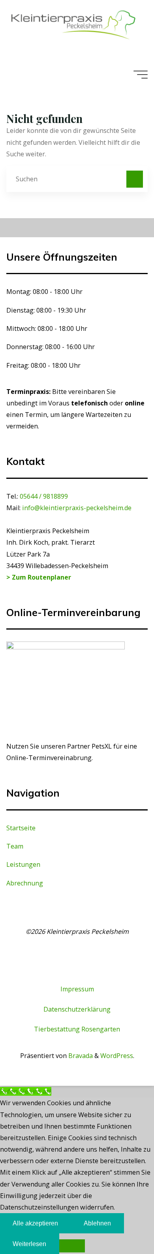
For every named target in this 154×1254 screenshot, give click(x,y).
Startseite (21, 828)
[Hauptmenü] (140, 75)
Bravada (80, 1055)
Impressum (77, 989)
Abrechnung (24, 883)
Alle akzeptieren (35, 1223)
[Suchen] (134, 179)
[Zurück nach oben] (123, 1223)
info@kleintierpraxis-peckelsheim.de (76, 507)
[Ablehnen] (72, 1245)
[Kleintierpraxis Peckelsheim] (73, 24)
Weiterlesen (29, 1243)
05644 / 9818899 (44, 496)
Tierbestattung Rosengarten (77, 1029)
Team (14, 846)
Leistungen (23, 864)
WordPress (116, 1055)
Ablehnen (97, 1223)
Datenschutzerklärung (77, 1009)
